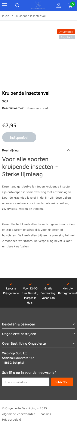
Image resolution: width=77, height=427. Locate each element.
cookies (46, 414)
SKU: (5, 101)
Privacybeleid (11, 419)
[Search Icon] (17, 5)
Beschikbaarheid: (13, 108)
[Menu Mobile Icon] (4, 5)
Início (5, 16)
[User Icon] (58, 5)
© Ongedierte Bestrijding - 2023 (24, 408)
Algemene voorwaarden (19, 414)
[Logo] (38, 5)
